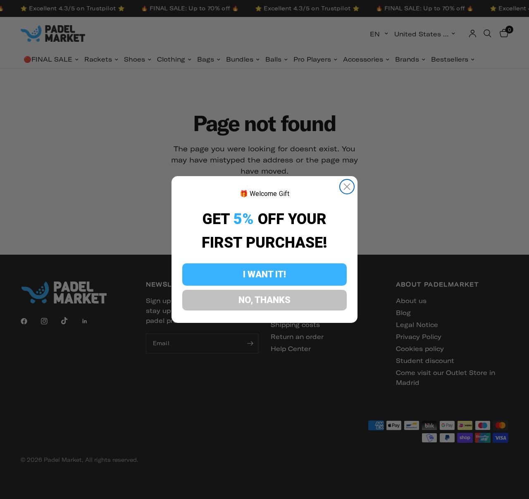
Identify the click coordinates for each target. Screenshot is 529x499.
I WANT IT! (264, 274)
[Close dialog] (347, 186)
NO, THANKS (264, 300)
